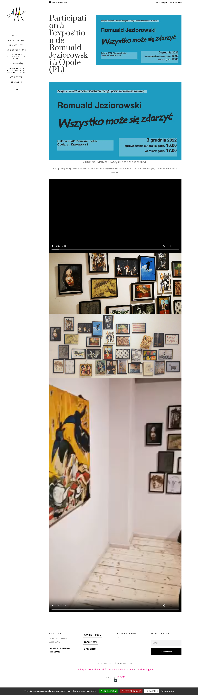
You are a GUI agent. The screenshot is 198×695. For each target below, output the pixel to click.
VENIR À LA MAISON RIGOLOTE (60, 650)
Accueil (16, 36)
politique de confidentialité (91, 669)
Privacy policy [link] (167, 691)
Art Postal (16, 77)
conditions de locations (120, 669)
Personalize (152, 691)
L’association (16, 40)
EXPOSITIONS (91, 641)
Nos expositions (16, 50)
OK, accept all (109, 691)
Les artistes (16, 45)
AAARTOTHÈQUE (92, 634)
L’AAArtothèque (16, 64)
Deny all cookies (132, 691)
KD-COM (121, 677)
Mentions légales (145, 669)
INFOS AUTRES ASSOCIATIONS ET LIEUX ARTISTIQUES (16, 70)
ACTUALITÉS (90, 649)
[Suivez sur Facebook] (118, 638)
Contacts (16, 82)
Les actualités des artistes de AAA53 (16, 57)
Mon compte (161, 2)
